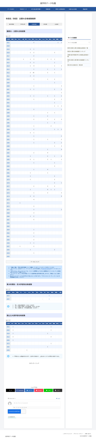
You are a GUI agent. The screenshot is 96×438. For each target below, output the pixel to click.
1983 (8, 166)
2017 (8, 56)
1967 (8, 219)
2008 (8, 86)
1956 (8, 249)
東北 (33, 39)
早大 (47, 39)
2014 (8, 66)
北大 (29, 39)
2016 (8, 59)
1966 (8, 223)
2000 (8, 109)
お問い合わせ (88, 433)
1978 (8, 183)
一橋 (23, 39)
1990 (8, 143)
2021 (8, 42)
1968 (8, 216)
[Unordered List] (24, 407)
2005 (8, 96)
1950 (8, 256)
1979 (8, 179)
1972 (8, 203)
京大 (19, 39)
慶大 (50, 39)
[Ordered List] (22, 407)
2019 (8, 49)
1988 (8, 149)
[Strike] (20, 407)
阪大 (40, 39)
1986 (8, 156)
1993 (8, 133)
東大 (16, 39)
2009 (8, 82)
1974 (8, 196)
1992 (8, 136)
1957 (8, 246)
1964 (8, 229)
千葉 (61, 39)
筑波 (54, 39)
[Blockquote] (26, 407)
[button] (57, 390)
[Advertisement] (34, 374)
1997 (8, 119)
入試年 (8, 39)
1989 (8, 146)
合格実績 (34, 24)
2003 (8, 99)
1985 (8, 159)
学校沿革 (22, 24)
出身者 (56, 24)
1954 (8, 253)
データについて (35, 262)
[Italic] (16, 407)
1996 (8, 123)
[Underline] (18, 407)
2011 (8, 76)
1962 (8, 233)
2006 (8, 92)
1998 (8, 116)
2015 (8, 62)
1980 (8, 176)
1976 (8, 189)
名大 (36, 39)
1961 (8, 236)
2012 (8, 72)
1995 (8, 126)
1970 (8, 209)
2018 (8, 52)
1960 (8, 239)
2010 (8, 79)
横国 (57, 39)
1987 (8, 153)
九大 (43, 39)
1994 (8, 129)
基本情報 (11, 24)
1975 (8, 193)
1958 (8, 243)
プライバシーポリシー (78, 433)
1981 (8, 173)
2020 (8, 46)
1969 (8, 213)
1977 (8, 186)
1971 (8, 206)
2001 (8, 106)
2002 (8, 102)
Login (58, 398)
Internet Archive (46, 268)
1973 (8, 199)
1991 (8, 139)
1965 (8, 226)
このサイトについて (67, 433)
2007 (8, 89)
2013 (8, 69)
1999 (8, 112)
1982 (8, 169)
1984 (8, 163)
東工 (26, 39)
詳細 (12, 39)
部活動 (45, 24)
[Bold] (14, 407)
